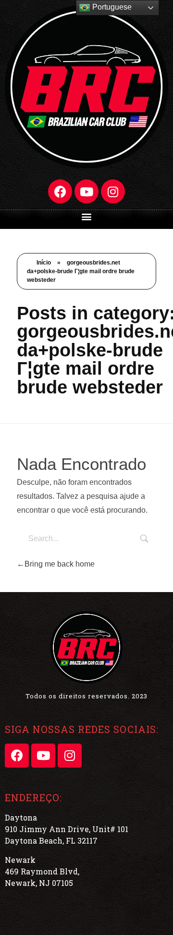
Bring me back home (60, 564)
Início (44, 262)
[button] (87, 216)
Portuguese (111, 7)
